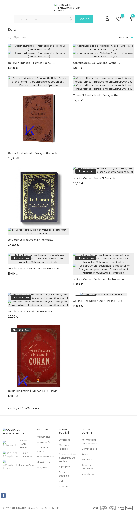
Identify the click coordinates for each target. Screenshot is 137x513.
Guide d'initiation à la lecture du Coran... (33, 391)
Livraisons (64, 440)
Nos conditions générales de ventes (67, 457)
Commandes (89, 448)
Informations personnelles (89, 441)
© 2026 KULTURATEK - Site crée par (23, 508)
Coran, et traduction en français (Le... (96, 95)
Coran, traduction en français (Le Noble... (33, 153)
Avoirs (85, 454)
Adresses (87, 459)
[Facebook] (3, 495)
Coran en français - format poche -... (31, 63)
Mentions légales (64, 447)
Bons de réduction (87, 466)
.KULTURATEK (51, 508)
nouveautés (43, 442)
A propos (64, 466)
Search (83, 19)
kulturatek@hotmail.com (31, 465)
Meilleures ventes (43, 449)
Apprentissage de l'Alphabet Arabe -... (96, 63)
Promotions (43, 437)
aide (61, 481)
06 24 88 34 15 (27, 454)
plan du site (43, 462)
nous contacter (45, 456)
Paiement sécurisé (64, 473)
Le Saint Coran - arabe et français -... (96, 178)
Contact (63, 486)
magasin (42, 467)
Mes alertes (88, 474)
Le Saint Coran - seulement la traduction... (35, 268)
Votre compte (87, 431)
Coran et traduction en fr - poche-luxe (97, 301)
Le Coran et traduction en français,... (30, 239)
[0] (130, 19)
